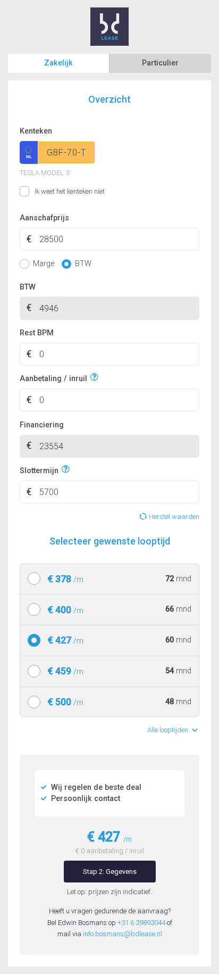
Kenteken (36, 131)
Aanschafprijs (44, 217)
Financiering (42, 425)
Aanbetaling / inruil (53, 378)
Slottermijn (39, 470)
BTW (28, 287)
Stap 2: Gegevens (110, 872)
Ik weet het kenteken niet (33, 191)
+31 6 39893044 (141, 923)
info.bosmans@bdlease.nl (122, 934)
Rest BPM (37, 332)
